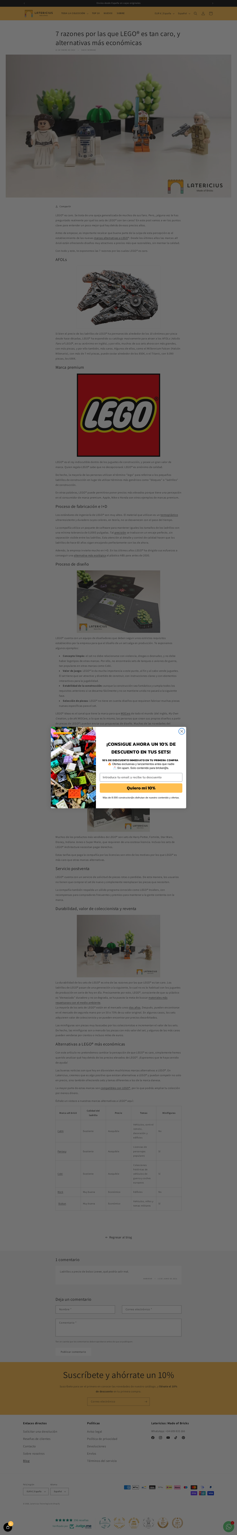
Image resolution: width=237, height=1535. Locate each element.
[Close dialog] (182, 731)
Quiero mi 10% (141, 788)
